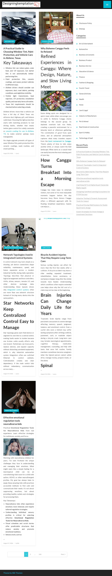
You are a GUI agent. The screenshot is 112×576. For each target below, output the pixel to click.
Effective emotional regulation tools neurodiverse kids (13, 420)
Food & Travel (47, 41)
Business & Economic (86, 55)
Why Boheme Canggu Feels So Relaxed (55, 50)
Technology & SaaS (86, 138)
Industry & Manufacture (13, 247)
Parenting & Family (11, 410)
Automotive (9, 41)
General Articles (85, 94)
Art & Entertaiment (86, 44)
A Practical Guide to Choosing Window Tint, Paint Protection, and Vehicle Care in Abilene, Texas (18, 53)
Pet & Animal (83, 121)
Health (81, 99)
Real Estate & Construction (89, 127)
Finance (82, 77)
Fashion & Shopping (86, 82)
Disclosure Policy (85, 23)
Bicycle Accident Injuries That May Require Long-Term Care (56, 257)
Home (81, 105)
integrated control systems (18, 290)
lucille (17, 543)
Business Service (85, 66)
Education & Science (86, 71)
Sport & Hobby (84, 133)
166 (40, 554)
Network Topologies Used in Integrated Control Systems (18, 256)
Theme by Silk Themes (12, 573)
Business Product (85, 60)
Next (62, 554)
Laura (17, 153)
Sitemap (82, 29)
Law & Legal (46, 247)
